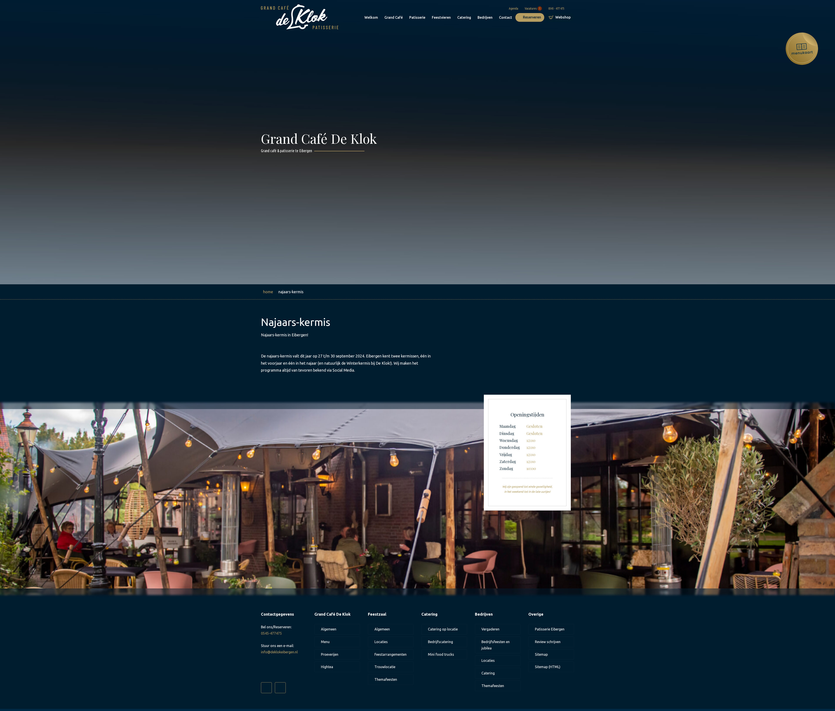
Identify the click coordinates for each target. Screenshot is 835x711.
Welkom (371, 17)
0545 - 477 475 (556, 8)
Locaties (381, 642)
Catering (464, 17)
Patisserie (417, 17)
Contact (505, 17)
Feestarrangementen (390, 654)
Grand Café (393, 17)
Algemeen (328, 629)
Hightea (327, 667)
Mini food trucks (441, 654)
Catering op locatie (443, 629)
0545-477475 (271, 633)
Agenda (513, 8)
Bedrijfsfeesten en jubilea (495, 645)
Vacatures (532, 8)
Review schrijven (548, 642)
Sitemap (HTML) (547, 667)
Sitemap (541, 654)
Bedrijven (485, 17)
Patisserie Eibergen (549, 629)
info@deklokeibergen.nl (279, 652)
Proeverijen (329, 654)
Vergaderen (490, 629)
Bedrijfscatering (440, 642)
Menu (325, 642)
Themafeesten (385, 679)
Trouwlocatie (384, 667)
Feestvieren (441, 17)
